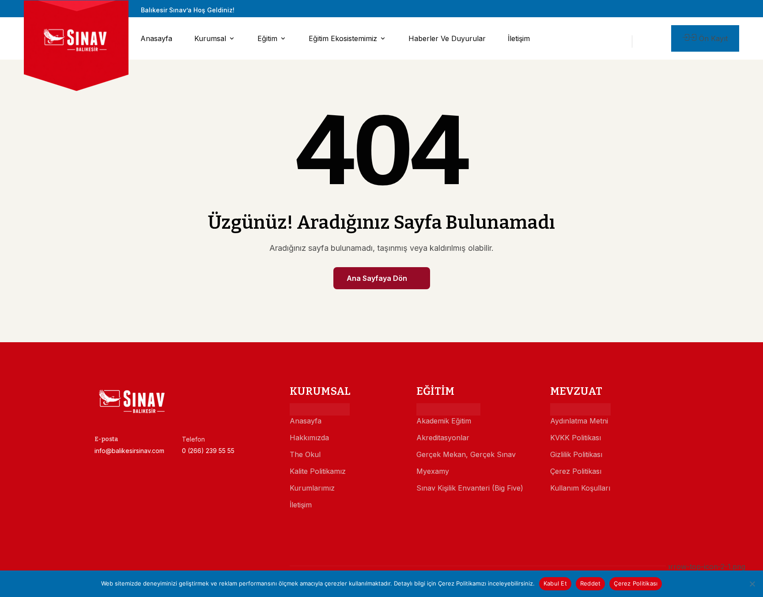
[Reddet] (752, 583)
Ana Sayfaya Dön (377, 278)
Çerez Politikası (635, 583)
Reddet (590, 583)
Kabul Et (555, 583)
